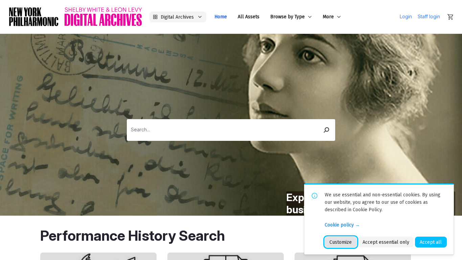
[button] (327, 130)
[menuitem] (220, 17)
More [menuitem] (328, 17)
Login (406, 16)
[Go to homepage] (75, 16)
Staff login (429, 16)
